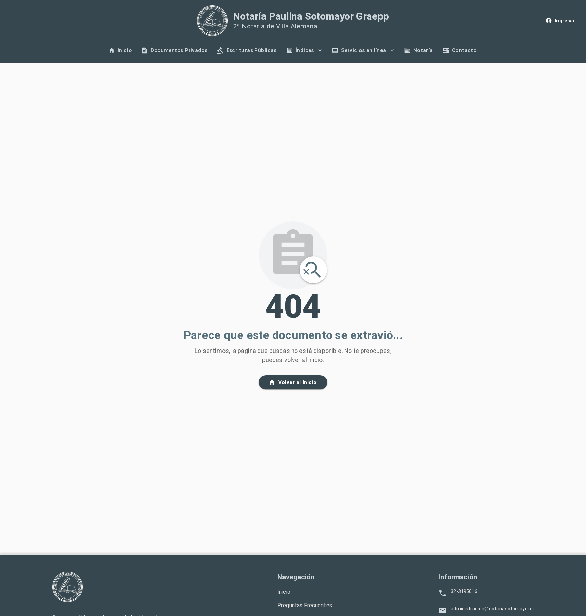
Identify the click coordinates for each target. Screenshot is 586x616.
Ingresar (565, 20)
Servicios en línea (363, 50)
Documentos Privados (179, 50)
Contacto (464, 50)
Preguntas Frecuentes (304, 605)
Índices (305, 50)
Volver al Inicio (297, 382)
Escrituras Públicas (252, 50)
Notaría (423, 50)
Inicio (125, 50)
